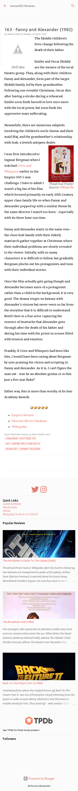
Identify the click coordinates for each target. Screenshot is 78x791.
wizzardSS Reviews (22, 6)
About (6, 510)
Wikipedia (67, 187)
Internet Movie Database (29, 421)
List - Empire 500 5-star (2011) (23, 443)
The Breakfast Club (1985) (18, 622)
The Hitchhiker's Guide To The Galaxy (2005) (29, 560)
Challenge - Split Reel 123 (21, 438)
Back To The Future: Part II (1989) (23, 683)
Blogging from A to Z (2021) (20, 514)
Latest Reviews (12, 504)
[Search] (73, 5)
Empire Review (23, 415)
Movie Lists (10, 507)
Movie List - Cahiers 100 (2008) (23, 449)
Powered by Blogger (41, 778)
